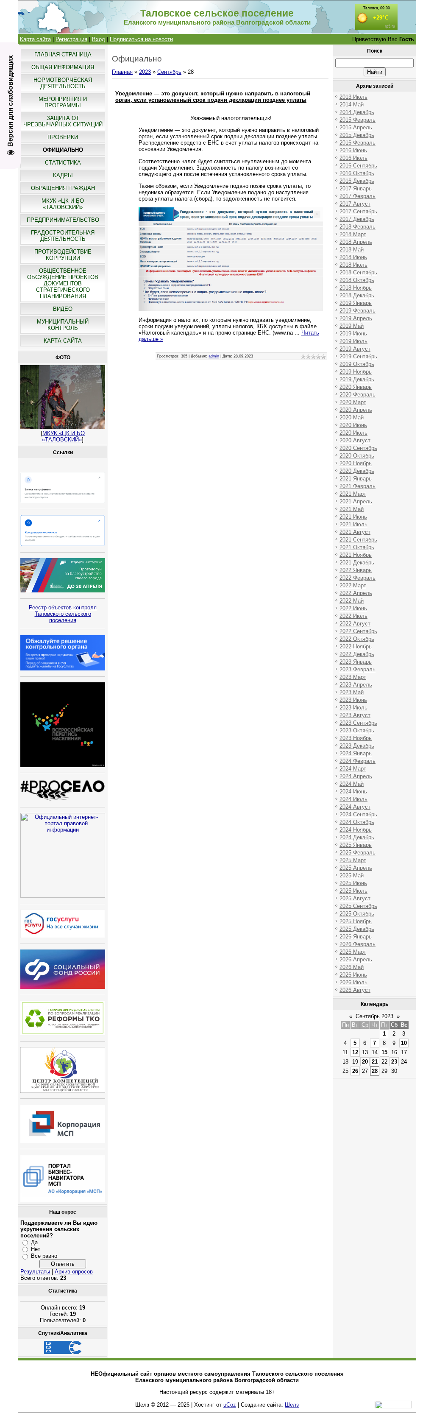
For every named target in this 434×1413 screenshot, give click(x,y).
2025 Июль (353, 891)
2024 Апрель (355, 776)
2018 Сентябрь (358, 272)
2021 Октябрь (356, 547)
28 (375, 1071)
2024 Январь (355, 753)
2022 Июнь (353, 608)
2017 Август (354, 204)
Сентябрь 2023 (374, 1016)
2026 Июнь (353, 975)
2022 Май (351, 601)
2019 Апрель (355, 318)
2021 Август (354, 532)
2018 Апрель (355, 242)
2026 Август (354, 990)
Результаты (35, 1271)
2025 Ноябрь (355, 921)
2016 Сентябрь (358, 165)
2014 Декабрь (356, 112)
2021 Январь (355, 478)
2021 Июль (353, 524)
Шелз (292, 1405)
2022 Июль (353, 616)
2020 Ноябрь (355, 463)
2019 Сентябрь (358, 356)
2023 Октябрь (356, 730)
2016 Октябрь (356, 173)
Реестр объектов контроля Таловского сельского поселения (63, 613)
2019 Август (354, 349)
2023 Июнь (353, 700)
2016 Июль (353, 158)
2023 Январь (355, 662)
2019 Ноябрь (355, 372)
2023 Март (352, 677)
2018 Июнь (353, 257)
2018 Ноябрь (355, 288)
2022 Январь (355, 570)
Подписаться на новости (141, 39)
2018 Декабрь (356, 295)
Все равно (44, 1256)
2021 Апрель (355, 501)
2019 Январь (355, 303)
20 (365, 1061)
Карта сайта (35, 39)
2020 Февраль (357, 394)
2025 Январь (355, 845)
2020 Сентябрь (358, 448)
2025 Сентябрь (358, 906)
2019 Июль (353, 341)
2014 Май (351, 104)
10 (404, 1043)
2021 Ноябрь (355, 555)
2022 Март (352, 585)
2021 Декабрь (356, 562)
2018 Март (352, 234)
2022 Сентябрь (358, 631)
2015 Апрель (355, 127)
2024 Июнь (353, 791)
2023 (145, 72)
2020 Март (352, 402)
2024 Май (351, 784)
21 (375, 1061)
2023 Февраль (357, 669)
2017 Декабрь (356, 219)
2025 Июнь (353, 883)
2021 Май (351, 509)
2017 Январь (355, 188)
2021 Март (352, 494)
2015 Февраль (357, 120)
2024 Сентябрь (358, 814)
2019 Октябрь (356, 364)
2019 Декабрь (356, 379)
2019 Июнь (353, 333)
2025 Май (351, 875)
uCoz (229, 1405)
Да (34, 1242)
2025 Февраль (357, 852)
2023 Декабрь (356, 746)
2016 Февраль (357, 143)
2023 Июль (353, 707)
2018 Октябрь (356, 280)
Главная (122, 72)
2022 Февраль (357, 578)
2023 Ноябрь (355, 738)
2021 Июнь (353, 517)
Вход (98, 39)
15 (384, 1052)
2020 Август (354, 440)
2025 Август (354, 898)
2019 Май (351, 326)
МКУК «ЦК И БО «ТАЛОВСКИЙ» (63, 436)
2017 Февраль (357, 196)
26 (355, 1071)
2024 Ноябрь (355, 830)
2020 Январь (355, 387)
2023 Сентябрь (358, 723)
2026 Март (352, 952)
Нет (35, 1249)
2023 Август (354, 715)
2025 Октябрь (356, 913)
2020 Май (351, 417)
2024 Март (352, 768)
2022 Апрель (355, 593)
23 (394, 1061)
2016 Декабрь (356, 181)
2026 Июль (353, 982)
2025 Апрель (355, 868)
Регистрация (71, 39)
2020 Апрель (355, 410)
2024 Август (354, 807)
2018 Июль (353, 265)
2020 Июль (353, 433)
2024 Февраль (357, 761)
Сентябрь (169, 72)
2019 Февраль (357, 310)
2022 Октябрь (356, 639)
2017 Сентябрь (358, 211)
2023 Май (351, 692)
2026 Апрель (355, 959)
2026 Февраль (357, 944)
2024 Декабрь (356, 837)
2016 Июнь (353, 150)
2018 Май (351, 249)
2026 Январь (355, 936)
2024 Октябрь (356, 822)
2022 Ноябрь (355, 646)
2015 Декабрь (356, 135)
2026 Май (351, 967)
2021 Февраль (357, 486)
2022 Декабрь (356, 654)
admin (214, 356)
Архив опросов (74, 1271)
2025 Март (352, 860)
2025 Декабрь (356, 929)
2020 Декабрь (356, 471)
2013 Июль (353, 97)
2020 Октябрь (356, 455)
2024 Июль (353, 799)
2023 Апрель (355, 684)
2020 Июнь (353, 425)
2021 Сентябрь (358, 539)
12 (355, 1052)
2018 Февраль (357, 226)
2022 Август (354, 623)
